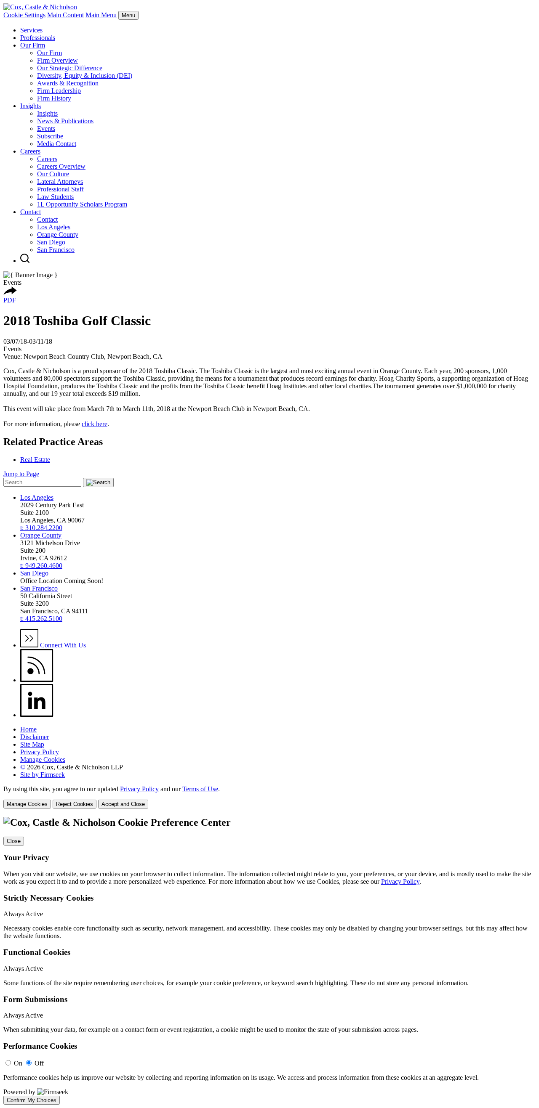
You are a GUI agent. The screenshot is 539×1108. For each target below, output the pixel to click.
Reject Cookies (74, 804)
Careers (30, 151)
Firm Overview (57, 60)
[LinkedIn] (36, 714)
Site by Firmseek (42, 774)
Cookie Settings (24, 15)
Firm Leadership (59, 90)
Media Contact (56, 143)
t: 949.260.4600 (41, 565)
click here (94, 423)
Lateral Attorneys (60, 181)
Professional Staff (60, 189)
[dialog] (269, 796)
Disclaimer (34, 736)
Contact (30, 211)
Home (28, 729)
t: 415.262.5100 (41, 618)
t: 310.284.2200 (41, 527)
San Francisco (56, 249)
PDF (9, 300)
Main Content (65, 15)
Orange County (57, 234)
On (18, 1063)
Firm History (54, 98)
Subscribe (50, 136)
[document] (269, 961)
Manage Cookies (42, 759)
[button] (10, 292)
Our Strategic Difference (69, 68)
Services (31, 30)
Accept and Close (123, 804)
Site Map (32, 744)
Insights (30, 105)
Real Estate (35, 459)
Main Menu (101, 15)
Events (46, 128)
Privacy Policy (39, 751)
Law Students (55, 196)
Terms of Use (200, 789)
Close (14, 841)
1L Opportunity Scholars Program (82, 204)
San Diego (51, 242)
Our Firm (32, 45)
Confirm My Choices (31, 1100)
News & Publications (65, 121)
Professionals (37, 37)
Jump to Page (21, 473)
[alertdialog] (269, 961)
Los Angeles (53, 227)
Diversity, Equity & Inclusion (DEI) (84, 75)
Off (39, 1063)
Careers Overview (61, 166)
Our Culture (53, 174)
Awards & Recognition (68, 83)
